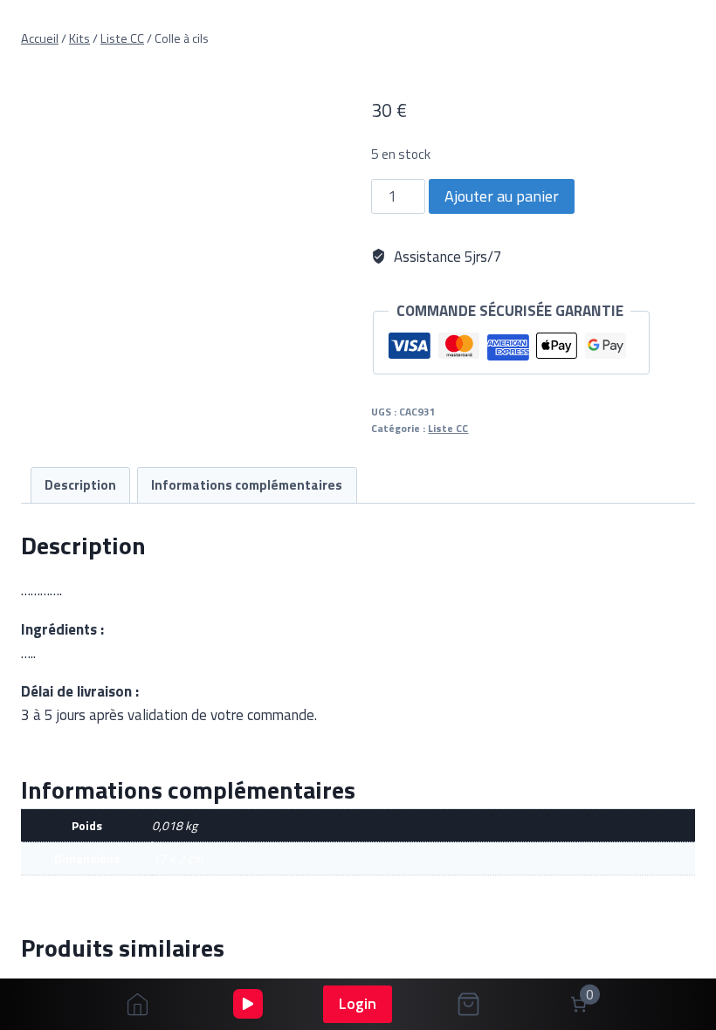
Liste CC (448, 428)
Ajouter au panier (501, 196)
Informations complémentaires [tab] (246, 485)
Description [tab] (80, 485)
